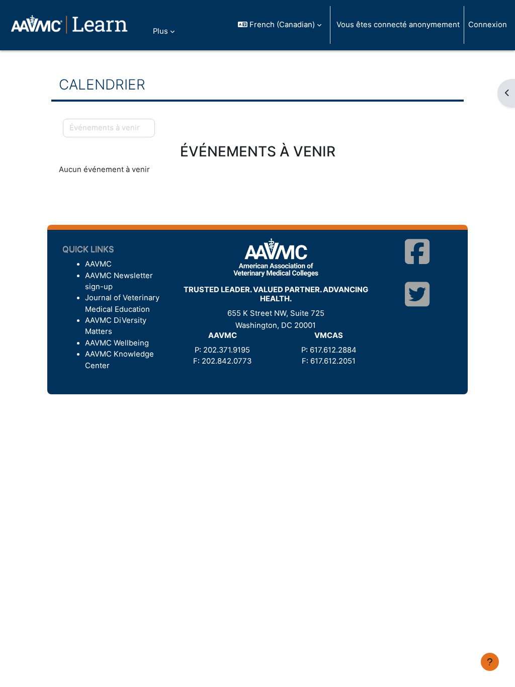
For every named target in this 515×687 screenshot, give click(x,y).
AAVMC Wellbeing (117, 343)
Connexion (487, 24)
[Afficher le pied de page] (490, 662)
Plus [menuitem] (160, 31)
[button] (279, 25)
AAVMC (98, 264)
